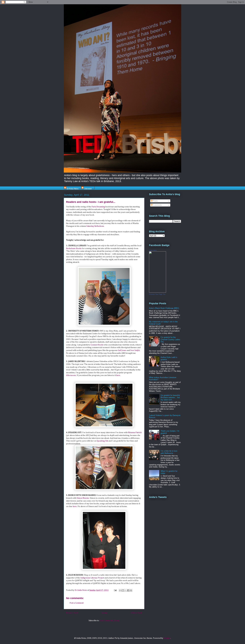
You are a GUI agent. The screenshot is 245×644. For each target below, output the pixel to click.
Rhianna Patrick (135, 433)
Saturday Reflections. (95, 226)
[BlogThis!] (123, 590)
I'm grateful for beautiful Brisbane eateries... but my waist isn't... (170, 397)
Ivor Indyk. (135, 350)
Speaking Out (102, 441)
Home (105, 613)
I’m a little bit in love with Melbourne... (169, 452)
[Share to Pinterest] (131, 590)
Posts (155, 201)
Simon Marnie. (83, 498)
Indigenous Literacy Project (92, 578)
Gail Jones (122, 350)
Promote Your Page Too (157, 294)
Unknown (88, 188)
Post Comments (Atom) (110, 621)
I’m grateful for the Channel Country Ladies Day (170, 339)
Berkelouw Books (74, 248)
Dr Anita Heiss (73, 188)
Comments (157, 205)
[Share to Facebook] (128, 590)
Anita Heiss (153, 250)
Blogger (167, 638)
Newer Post (72, 613)
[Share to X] (125, 590)
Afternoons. (71, 375)
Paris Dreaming (98, 207)
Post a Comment (77, 603)
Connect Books (97, 345)
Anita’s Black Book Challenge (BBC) (164, 308)
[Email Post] (115, 590)
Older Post (136, 613)
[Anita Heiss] (157, 292)
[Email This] (120, 590)
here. (118, 375)
